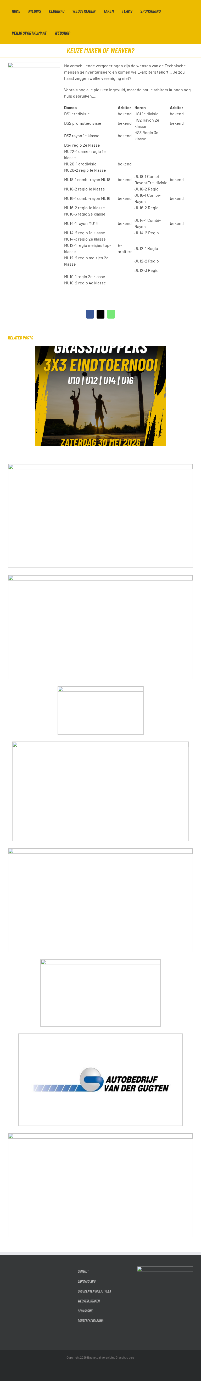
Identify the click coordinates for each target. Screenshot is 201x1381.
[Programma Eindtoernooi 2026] (100, 348)
